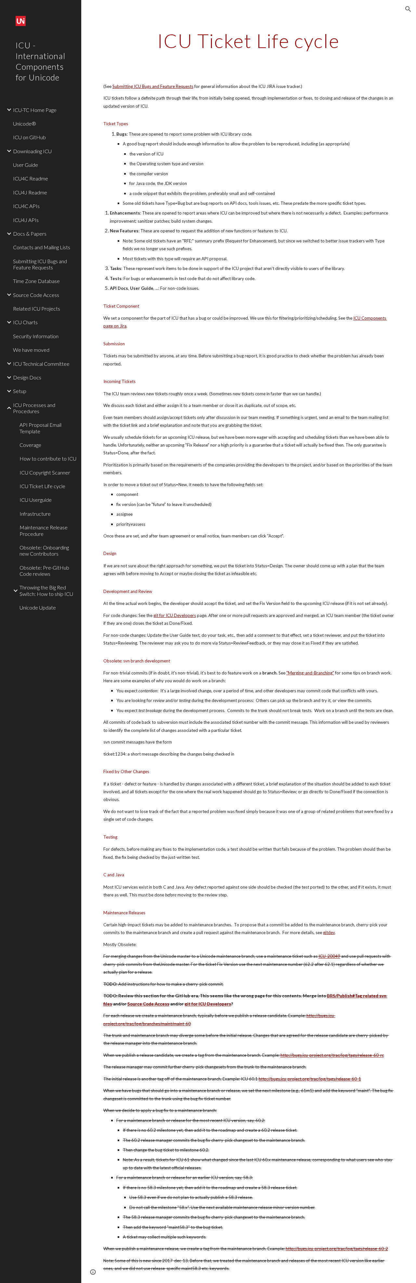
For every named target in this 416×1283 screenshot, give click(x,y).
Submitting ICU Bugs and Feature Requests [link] (40, 264)
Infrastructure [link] (35, 514)
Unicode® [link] (24, 123)
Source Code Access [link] (36, 295)
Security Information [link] (35, 336)
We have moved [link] (31, 350)
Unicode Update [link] (38, 607)
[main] (248, 40)
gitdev (329, 932)
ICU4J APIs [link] (26, 220)
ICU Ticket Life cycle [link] (42, 486)
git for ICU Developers (174, 615)
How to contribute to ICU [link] (48, 458)
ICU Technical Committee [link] (41, 364)
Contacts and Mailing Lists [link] (41, 247)
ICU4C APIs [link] (26, 206)
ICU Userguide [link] (36, 500)
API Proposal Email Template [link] (40, 428)
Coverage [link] (30, 445)
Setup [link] (19, 391)
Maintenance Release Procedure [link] (44, 530)
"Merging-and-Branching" (310, 672)
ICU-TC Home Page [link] (35, 110)
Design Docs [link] (27, 377)
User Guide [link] (25, 165)
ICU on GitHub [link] (29, 137)
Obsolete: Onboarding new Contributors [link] (44, 550)
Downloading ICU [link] (32, 151)
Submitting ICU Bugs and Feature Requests (152, 86)
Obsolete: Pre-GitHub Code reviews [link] (44, 570)
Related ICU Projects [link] (36, 308)
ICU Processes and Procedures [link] (34, 408)
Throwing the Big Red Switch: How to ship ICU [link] (46, 590)
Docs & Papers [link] (29, 233)
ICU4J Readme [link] (30, 192)
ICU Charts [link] (25, 322)
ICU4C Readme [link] (30, 178)
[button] (408, 9)
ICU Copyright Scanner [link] (45, 472)
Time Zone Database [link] (36, 281)
